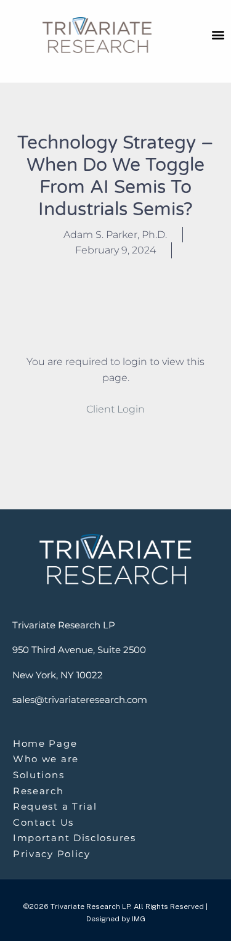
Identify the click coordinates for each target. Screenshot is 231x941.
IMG (138, 918)
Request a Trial (55, 806)
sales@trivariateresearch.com (79, 699)
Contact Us (43, 822)
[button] (218, 34)
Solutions (38, 775)
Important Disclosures (74, 838)
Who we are (46, 759)
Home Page (45, 743)
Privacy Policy (52, 854)
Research (38, 791)
